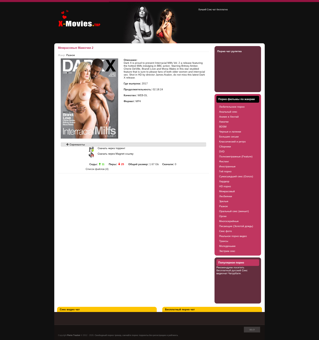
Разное (70, 55)
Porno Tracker (73, 335)
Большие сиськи (229, 136)
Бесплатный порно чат (180, 309)
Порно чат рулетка (229, 51)
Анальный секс (228, 111)
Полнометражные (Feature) (236, 156)
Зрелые (223, 201)
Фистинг (224, 161)
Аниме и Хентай (229, 116)
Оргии (223, 216)
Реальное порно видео (233, 236)
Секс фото (225, 231)
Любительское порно (232, 106)
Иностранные (227, 166)
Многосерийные (229, 221)
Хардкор (224, 181)
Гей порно (225, 171)
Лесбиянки (225, 196)
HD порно (225, 186)
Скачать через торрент (111, 148)
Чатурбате (234, 273)
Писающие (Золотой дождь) (236, 226)
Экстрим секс (227, 251)
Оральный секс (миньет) (234, 211)
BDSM (223, 126)
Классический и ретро (232, 141)
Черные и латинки (230, 131)
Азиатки (224, 121)
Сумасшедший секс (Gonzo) (236, 176)
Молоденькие (227, 246)
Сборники (225, 146)
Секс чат (211, 9)
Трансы (223, 241)
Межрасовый (227, 191)
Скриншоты (77, 144)
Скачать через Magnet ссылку (115, 153)
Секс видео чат (70, 309)
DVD (221, 151)
